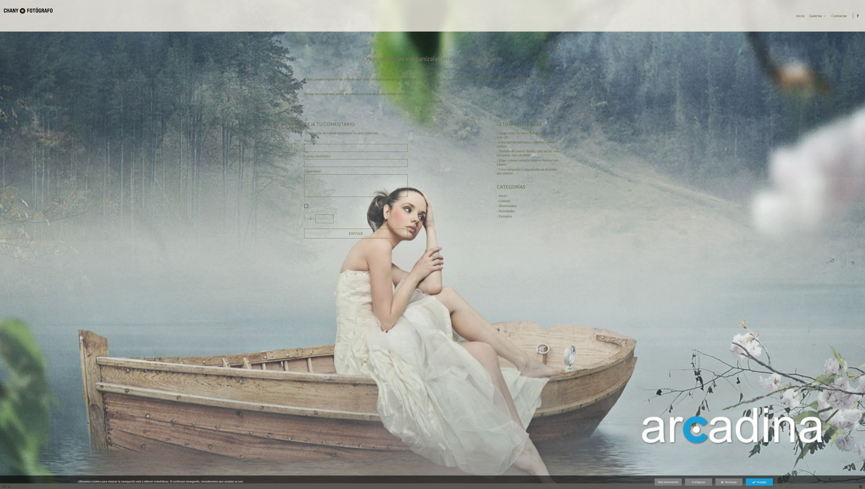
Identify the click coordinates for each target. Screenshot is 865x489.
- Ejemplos (504, 216)
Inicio (800, 16)
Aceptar (761, 482)
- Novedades (506, 211)
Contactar (839, 16)
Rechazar (730, 482)
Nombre (310, 141)
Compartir (431, 101)
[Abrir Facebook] (858, 16)
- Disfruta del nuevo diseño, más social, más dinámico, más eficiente (528, 153)
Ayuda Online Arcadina (393, 94)
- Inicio (502, 196)
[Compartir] (464, 68)
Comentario (312, 171)
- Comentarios (450, 68)
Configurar (698, 482)
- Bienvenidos (507, 206)
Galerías (815, 16)
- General (503, 201)
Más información (668, 482)
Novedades (433, 68)
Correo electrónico (317, 156)
